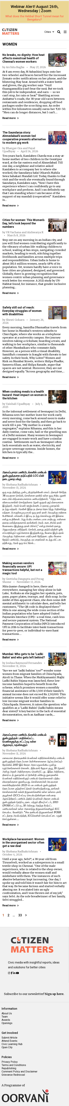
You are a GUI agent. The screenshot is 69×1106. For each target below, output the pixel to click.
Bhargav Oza (14, 148)
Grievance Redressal (13, 1074)
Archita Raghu (15, 67)
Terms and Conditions (14, 1065)
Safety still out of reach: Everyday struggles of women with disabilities (22, 311)
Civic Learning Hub (12, 1044)
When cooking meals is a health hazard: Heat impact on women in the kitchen (24, 395)
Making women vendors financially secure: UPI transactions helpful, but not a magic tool (22, 568)
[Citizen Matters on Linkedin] (14, 973)
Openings (7, 1023)
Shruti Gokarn (15, 319)
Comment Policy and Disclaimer (19, 1071)
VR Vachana (13, 232)
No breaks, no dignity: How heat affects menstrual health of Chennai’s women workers (23, 58)
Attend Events (9, 1040)
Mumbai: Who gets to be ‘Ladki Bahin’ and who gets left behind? (23, 655)
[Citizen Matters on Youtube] (17, 973)
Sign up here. (54, 994)
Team (5, 1016)
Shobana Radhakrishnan (22, 484)
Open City (7, 1047)
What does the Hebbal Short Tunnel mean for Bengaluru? (34, 18)
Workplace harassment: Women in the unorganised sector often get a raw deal (23, 842)
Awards (6, 1019)
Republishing (9, 1068)
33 (20, 915)
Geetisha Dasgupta (18, 578)
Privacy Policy (10, 1061)
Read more (9, 118)
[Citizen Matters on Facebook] (12, 973)
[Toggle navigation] (65, 32)
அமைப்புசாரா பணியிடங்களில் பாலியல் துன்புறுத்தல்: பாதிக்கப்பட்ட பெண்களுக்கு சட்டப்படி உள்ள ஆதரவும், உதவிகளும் (24, 740)
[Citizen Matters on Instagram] (9, 973)
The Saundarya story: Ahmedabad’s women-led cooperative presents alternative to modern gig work (24, 137)
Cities (48, 31)
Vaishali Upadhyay (18, 403)
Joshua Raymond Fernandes (24, 663)
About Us (7, 1013)
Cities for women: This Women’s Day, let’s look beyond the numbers (23, 223)
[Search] (58, 32)
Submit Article (9, 1037)
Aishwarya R (35, 232)
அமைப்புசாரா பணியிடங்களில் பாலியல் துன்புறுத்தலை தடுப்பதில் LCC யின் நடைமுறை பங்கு (24, 476)
